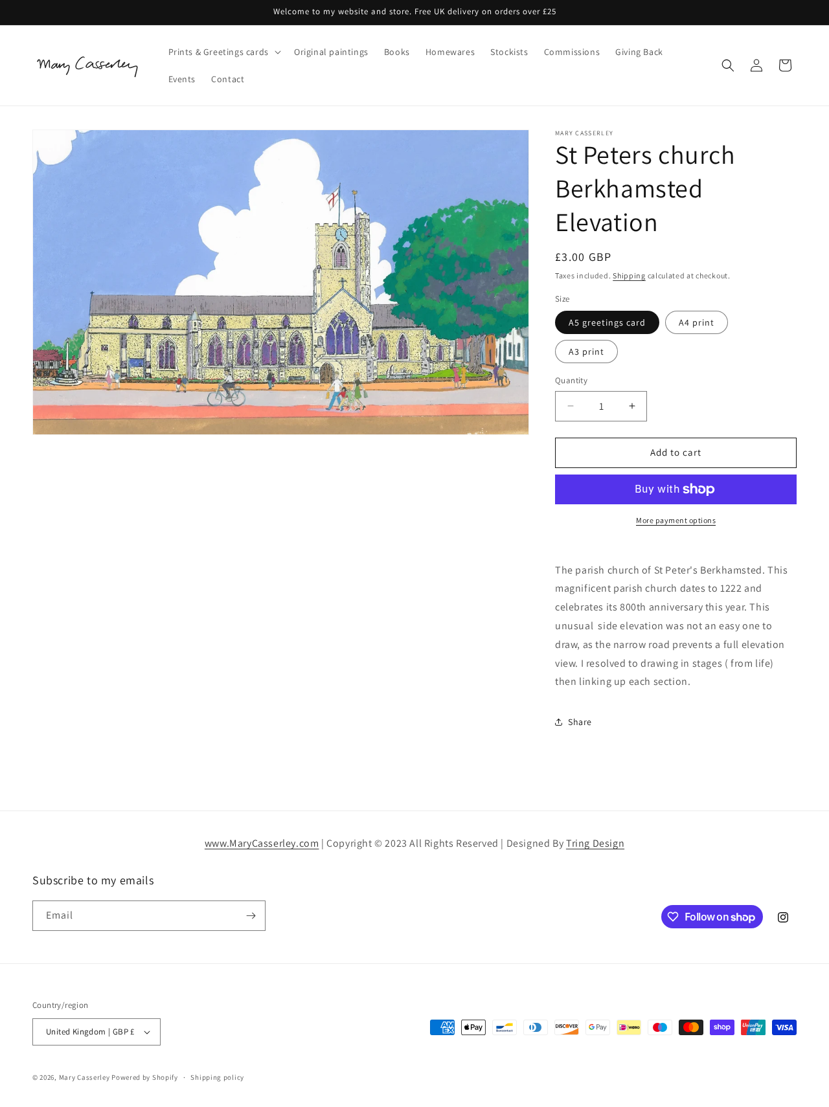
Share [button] (580, 722)
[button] (223, 51)
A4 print (696, 322)
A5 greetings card (607, 322)
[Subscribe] (250, 915)
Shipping (629, 275)
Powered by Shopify (144, 1077)
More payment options (676, 520)
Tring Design (595, 843)
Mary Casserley (84, 1077)
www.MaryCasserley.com (262, 843)
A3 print (586, 351)
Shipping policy (217, 1077)
